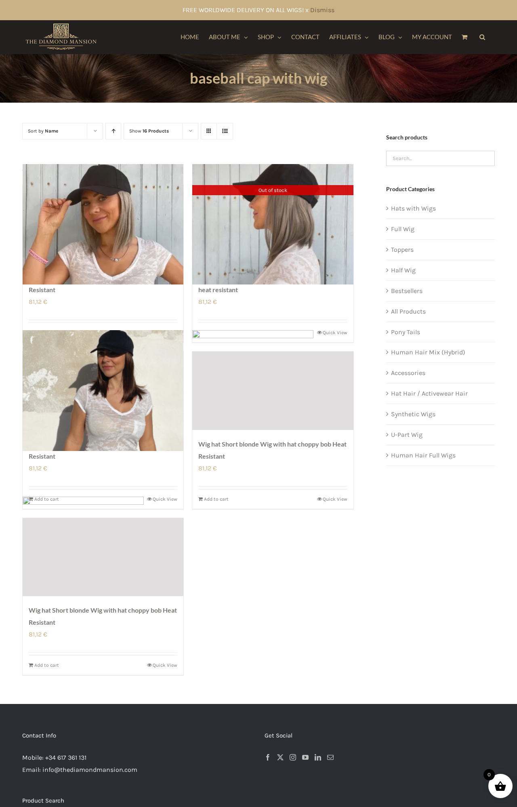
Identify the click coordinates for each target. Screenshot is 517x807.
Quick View (335, 499)
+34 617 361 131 (65, 757)
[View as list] (225, 131)
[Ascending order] (113, 131)
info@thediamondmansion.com (89, 769)
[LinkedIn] (318, 757)
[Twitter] (280, 757)
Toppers (402, 249)
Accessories (408, 373)
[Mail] (330, 757)
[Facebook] (268, 757)
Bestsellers (406, 291)
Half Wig (403, 270)
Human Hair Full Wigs (423, 455)
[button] (482, 37)
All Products (408, 311)
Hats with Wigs (413, 208)
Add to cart (216, 499)
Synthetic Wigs (413, 414)
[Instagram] (293, 757)
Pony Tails (405, 332)
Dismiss (322, 10)
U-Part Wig (406, 434)
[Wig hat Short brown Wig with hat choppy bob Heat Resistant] (103, 391)
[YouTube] (305, 757)
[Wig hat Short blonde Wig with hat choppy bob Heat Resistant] (272, 391)
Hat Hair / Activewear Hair (429, 393)
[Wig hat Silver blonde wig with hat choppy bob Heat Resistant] (103, 224)
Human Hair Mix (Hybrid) (428, 352)
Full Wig (402, 229)
